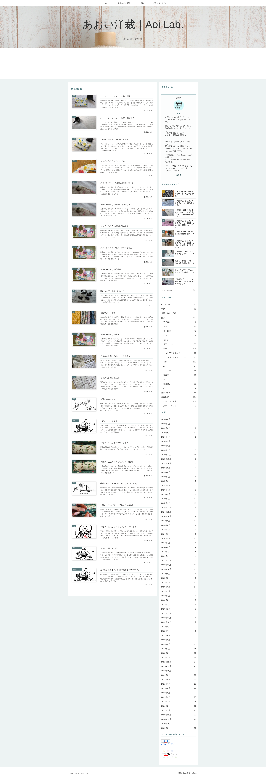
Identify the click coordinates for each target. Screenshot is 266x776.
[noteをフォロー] (180, 175)
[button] (194, 290)
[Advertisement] (133, 63)
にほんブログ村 (167, 744)
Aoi (178, 114)
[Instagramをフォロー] (177, 175)
